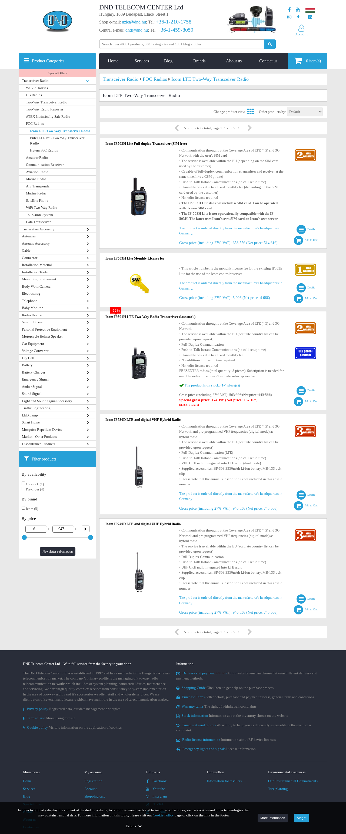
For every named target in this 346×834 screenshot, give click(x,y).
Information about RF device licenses (229, 740)
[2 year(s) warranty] (305, 150)
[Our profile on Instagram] (289, 17)
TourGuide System (39, 215)
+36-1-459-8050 (175, 30)
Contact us (268, 61)
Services (142, 61)
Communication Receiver (45, 165)
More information (272, 818)
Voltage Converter (35, 351)
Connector (29, 258)
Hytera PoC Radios (44, 150)
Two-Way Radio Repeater (44, 109)
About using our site (49, 718)
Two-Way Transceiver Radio (46, 102)
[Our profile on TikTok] (298, 17)
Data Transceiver (38, 222)
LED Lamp (30, 415)
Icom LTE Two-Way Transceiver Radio (60, 131)
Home (113, 61)
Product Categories (48, 61)
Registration (93, 781)
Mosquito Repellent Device (42, 430)
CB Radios (34, 95)
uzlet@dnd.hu (134, 22)
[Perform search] (270, 44)
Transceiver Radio (35, 81)
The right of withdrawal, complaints (219, 706)
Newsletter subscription (57, 551)
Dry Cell (28, 358)
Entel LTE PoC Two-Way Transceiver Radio (57, 140)
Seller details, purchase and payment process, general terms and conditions (248, 697)
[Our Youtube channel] (298, 10)
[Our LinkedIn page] (310, 17)
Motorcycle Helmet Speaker (42, 336)
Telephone (29, 301)
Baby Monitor (32, 308)
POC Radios (35, 124)
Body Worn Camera (36, 286)
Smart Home (31, 422)
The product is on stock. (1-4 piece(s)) (212, 385)
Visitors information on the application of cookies (72, 727)
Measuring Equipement (39, 279)
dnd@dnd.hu (136, 30)
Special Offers (57, 73)
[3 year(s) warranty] (305, 426)
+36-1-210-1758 (173, 22)
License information (219, 749)
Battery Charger (33, 372)
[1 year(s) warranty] (305, 265)
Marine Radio (36, 179)
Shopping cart (94, 796)
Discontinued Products (38, 444)
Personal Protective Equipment (44, 329)
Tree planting (278, 789)
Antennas (29, 236)
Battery (27, 365)
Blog (168, 61)
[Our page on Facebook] (289, 10)
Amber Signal (32, 387)
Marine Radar (36, 193)
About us (234, 61)
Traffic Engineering (36, 408)
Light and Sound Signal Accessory (47, 401)
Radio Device (32, 315)
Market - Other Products (39, 437)
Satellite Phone (37, 201)
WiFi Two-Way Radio (41, 208)
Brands (199, 61)
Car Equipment (33, 344)
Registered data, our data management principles (71, 709)
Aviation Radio (37, 172)
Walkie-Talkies (37, 88)
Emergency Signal (35, 379)
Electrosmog (31, 293)
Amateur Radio (37, 158)
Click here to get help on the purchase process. (228, 688)
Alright (301, 818)
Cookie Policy (163, 815)
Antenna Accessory (36, 243)
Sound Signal (32, 394)
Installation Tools (35, 272)
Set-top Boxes (32, 322)
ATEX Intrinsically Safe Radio (48, 117)
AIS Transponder (38, 186)
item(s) (313, 61)
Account (90, 789)
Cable (26, 250)
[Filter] (83, 529)
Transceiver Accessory (38, 229)
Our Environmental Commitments (293, 781)
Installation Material (37, 265)
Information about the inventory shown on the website (235, 716)
